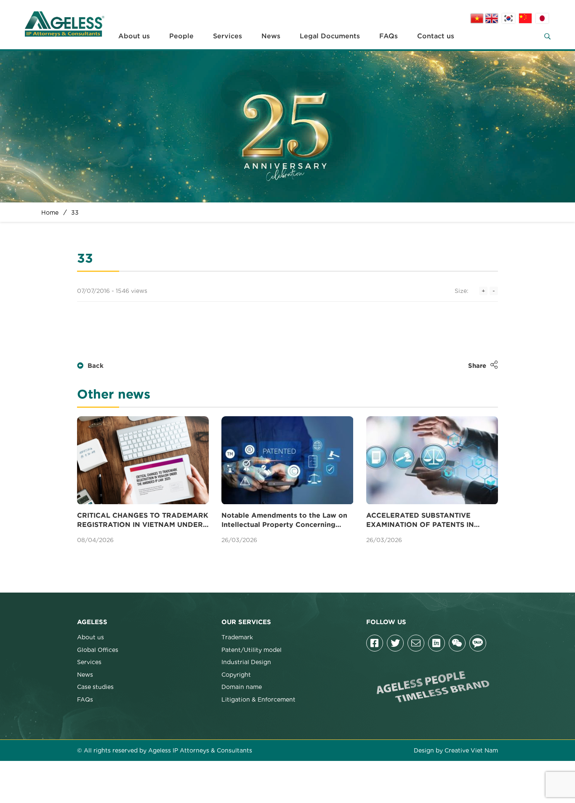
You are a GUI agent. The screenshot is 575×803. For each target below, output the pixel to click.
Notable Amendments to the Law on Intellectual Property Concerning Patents (284, 521)
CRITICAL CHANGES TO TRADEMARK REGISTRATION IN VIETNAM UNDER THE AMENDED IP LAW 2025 (142, 521)
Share (477, 366)
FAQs (388, 36)
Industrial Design (246, 661)
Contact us (435, 36)
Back (96, 366)
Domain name (241, 686)
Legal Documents (330, 36)
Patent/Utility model (251, 649)
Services (227, 36)
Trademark (237, 637)
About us (134, 36)
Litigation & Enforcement (258, 699)
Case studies (95, 686)
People (181, 36)
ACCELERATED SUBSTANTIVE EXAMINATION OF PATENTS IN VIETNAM (420, 521)
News (270, 36)
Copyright (236, 674)
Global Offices (97, 649)
